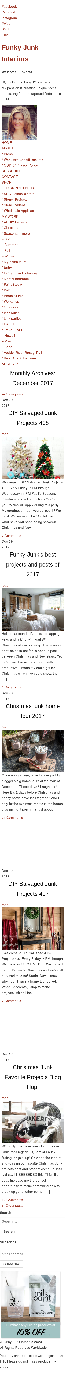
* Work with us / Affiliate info (22, 159)
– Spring (8, 238)
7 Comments (11, 535)
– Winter (8, 255)
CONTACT (10, 176)
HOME (7, 142)
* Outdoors (10, 306)
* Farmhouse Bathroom (19, 273)
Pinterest (8, 11)
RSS (5, 29)
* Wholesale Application (20, 210)
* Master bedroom (15, 278)
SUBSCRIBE (11, 170)
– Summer (9, 244)
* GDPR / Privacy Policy (20, 165)
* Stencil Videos (14, 204)
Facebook (9, 6)
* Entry (7, 267)
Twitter (7, 23)
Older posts (13, 393)
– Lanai (7, 346)
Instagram (9, 17)
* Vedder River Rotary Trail (22, 352)
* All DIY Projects (14, 221)
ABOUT (8, 148)
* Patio (7, 290)
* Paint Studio (12, 284)
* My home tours (14, 261)
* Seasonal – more (16, 233)
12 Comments (12, 1199)
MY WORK (10, 216)
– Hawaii (8, 335)
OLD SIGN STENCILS (18, 187)
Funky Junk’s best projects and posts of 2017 (32, 564)
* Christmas (10, 227)
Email (6, 34)
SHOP (6, 182)
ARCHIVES (10, 363)
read (5, 433)
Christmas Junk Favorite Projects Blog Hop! (33, 1077)
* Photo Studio (13, 295)
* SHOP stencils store (18, 193)
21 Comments (12, 817)
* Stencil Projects (14, 199)
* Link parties (12, 318)
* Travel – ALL (12, 329)
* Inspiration (11, 312)
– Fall (6, 250)
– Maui (7, 341)
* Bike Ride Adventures (19, 358)
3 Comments (11, 687)
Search (6, 1212)
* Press (7, 153)
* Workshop (10, 301)
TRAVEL (8, 323)
